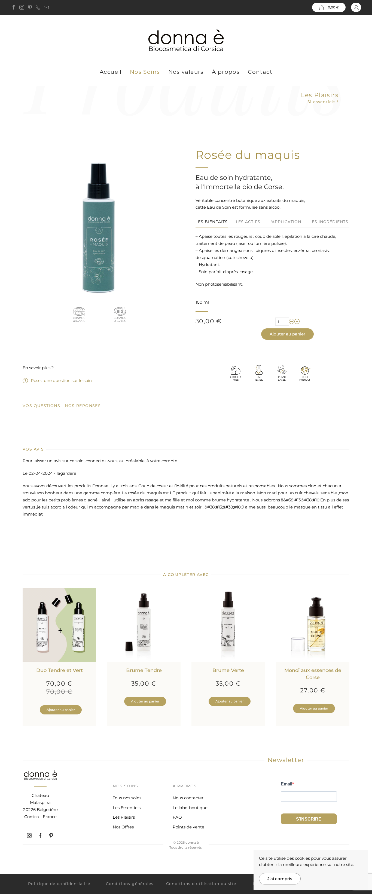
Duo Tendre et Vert (59, 670)
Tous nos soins (127, 797)
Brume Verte (228, 670)
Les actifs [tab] (248, 221)
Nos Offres (123, 827)
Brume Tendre (144, 670)
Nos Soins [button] (145, 72)
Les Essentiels (127, 807)
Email (286, 784)
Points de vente (188, 827)
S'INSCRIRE (308, 819)
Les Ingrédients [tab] (328, 221)
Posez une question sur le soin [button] (61, 380)
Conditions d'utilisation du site (201, 883)
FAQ (177, 817)
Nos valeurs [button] (186, 72)
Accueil (111, 72)
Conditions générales (130, 883)
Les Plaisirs (320, 95)
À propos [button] (226, 72)
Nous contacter (188, 797)
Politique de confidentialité (59, 883)
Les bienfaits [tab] (212, 221)
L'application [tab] (285, 221)
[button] (329, 7)
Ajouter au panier (287, 334)
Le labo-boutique (190, 807)
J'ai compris (279, 878)
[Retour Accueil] (186, 40)
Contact (260, 72)
